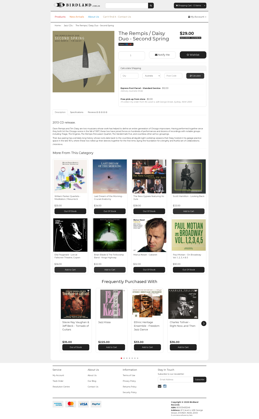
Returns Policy (130, 387)
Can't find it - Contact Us (117, 16)
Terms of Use (129, 375)
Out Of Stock (70, 211)
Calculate (196, 76)
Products (60, 16)
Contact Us (93, 387)
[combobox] (126, 5)
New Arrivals (77, 16)
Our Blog (92, 381)
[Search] (151, 5)
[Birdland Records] (77, 4)
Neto (190, 415)
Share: (122, 44)
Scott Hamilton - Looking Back (188, 196)
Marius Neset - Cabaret (145, 254)
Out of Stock (76, 347)
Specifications (76, 112)
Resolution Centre (61, 387)
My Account (58, 375)
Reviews (92, 112)
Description (60, 112)
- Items (189, 5)
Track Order (58, 381)
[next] (203, 323)
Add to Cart (188, 211)
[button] (88, 291)
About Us (93, 16)
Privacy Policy (129, 381)
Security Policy (130, 392)
